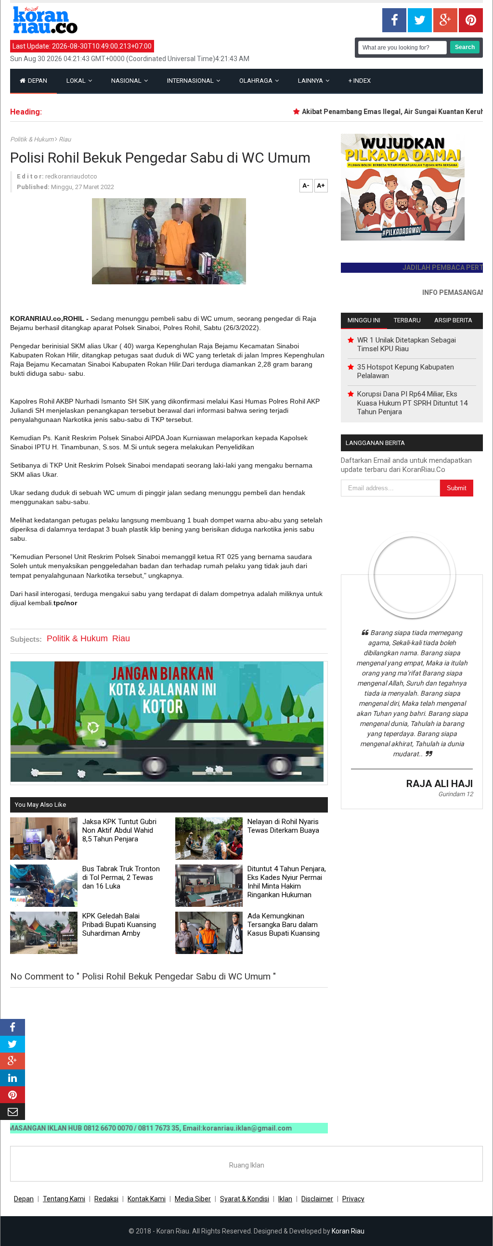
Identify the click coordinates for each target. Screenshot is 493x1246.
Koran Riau (348, 1231)
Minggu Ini (364, 320)
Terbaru (407, 320)
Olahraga (256, 80)
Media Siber (193, 1199)
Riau (65, 139)
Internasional (191, 80)
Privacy (353, 1199)
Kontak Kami (147, 1199)
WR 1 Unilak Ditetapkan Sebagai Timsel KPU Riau (406, 344)
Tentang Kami (64, 1199)
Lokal (76, 80)
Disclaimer (317, 1199)
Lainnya (311, 80)
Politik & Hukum (32, 139)
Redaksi (106, 1199)
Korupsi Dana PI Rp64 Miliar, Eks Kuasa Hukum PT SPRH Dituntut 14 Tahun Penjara (412, 403)
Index (360, 80)
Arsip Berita (453, 320)
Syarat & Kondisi (244, 1199)
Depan (36, 80)
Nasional (127, 80)
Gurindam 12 (455, 794)
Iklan (285, 1199)
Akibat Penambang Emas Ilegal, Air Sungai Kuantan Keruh (380, 111)
